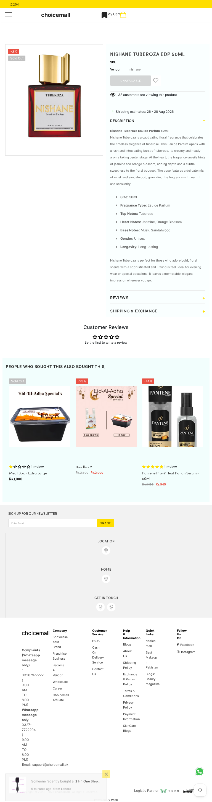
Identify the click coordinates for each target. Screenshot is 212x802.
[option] (54, 95)
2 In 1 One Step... (87, 782)
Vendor (115, 69)
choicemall (55, 15)
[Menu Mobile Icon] (8, 15)
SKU (113, 62)
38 (120, 95)
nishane (135, 69)
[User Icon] (104, 15)
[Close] (106, 775)
